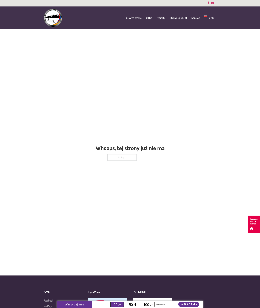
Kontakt (195, 17)
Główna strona (134, 17)
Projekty (160, 17)
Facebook (48, 300)
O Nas (149, 17)
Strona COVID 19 (178, 17)
